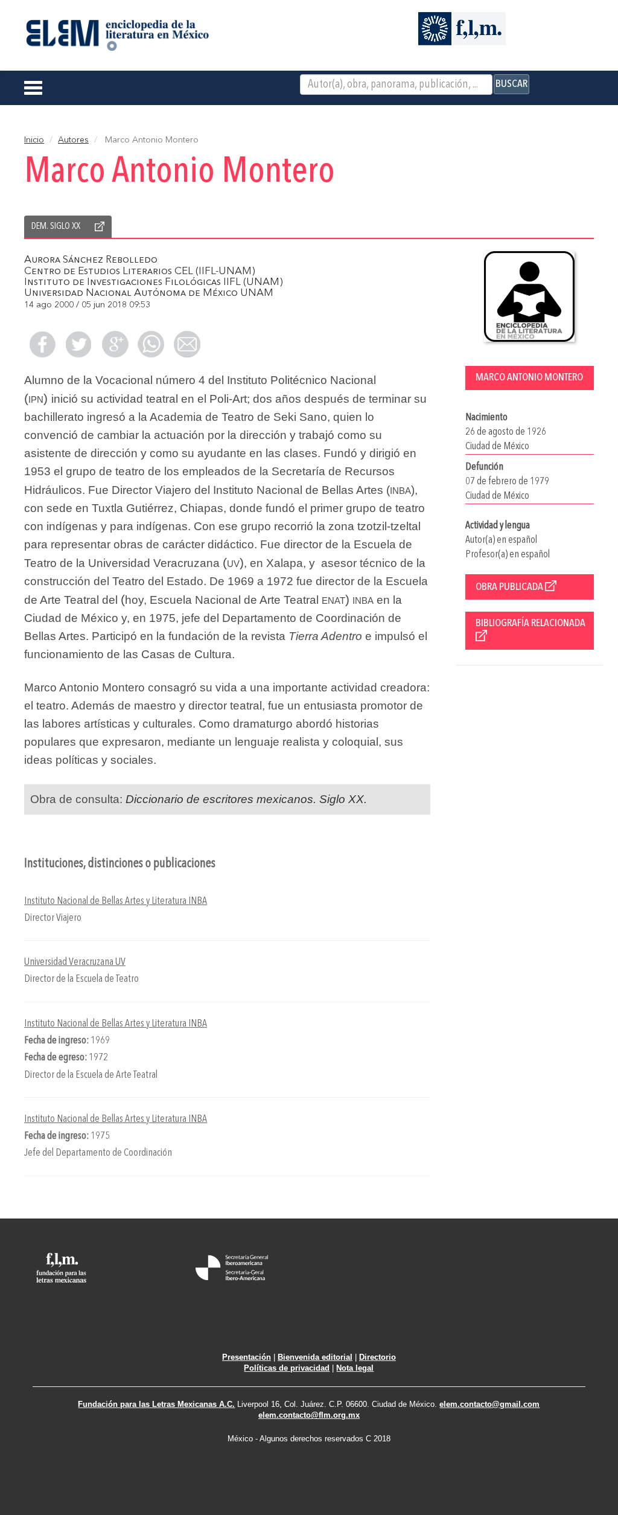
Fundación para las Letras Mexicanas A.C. (156, 1404)
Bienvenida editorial (315, 1357)
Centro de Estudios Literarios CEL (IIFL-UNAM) (139, 271)
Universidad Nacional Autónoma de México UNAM (148, 293)
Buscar (511, 83)
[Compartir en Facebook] (42, 344)
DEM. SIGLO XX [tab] (55, 226)
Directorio (377, 1357)
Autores (73, 140)
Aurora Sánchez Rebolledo (91, 260)
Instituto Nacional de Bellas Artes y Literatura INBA (115, 901)
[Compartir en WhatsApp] (151, 344)
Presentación (246, 1357)
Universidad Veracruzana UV (75, 962)
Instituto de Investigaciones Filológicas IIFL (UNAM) (153, 282)
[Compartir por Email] (187, 344)
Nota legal (355, 1367)
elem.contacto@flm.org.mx (309, 1415)
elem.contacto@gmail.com (489, 1404)
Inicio (34, 140)
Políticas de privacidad (287, 1367)
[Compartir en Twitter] (78, 344)
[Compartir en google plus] (115, 344)
